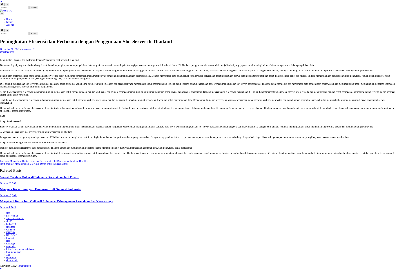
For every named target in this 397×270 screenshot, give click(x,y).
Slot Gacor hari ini (15, 218)
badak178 (11, 224)
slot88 (9, 221)
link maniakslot (13, 252)
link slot (10, 238)
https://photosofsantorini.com (20, 249)
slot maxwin (12, 260)
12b (8, 254)
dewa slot (11, 246)
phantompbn (25, 265)
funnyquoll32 (28, 49)
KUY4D (10, 232)
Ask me (10, 24)
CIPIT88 (10, 229)
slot (8, 213)
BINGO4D (11, 235)
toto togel (10, 243)
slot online (11, 257)
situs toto (10, 226)
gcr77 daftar (12, 215)
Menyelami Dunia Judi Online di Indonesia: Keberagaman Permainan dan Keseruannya (56, 201)
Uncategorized (7, 52)
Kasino (9, 22)
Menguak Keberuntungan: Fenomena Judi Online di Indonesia (40, 189)
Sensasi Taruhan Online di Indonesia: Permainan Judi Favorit (39, 177)
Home (9, 19)
